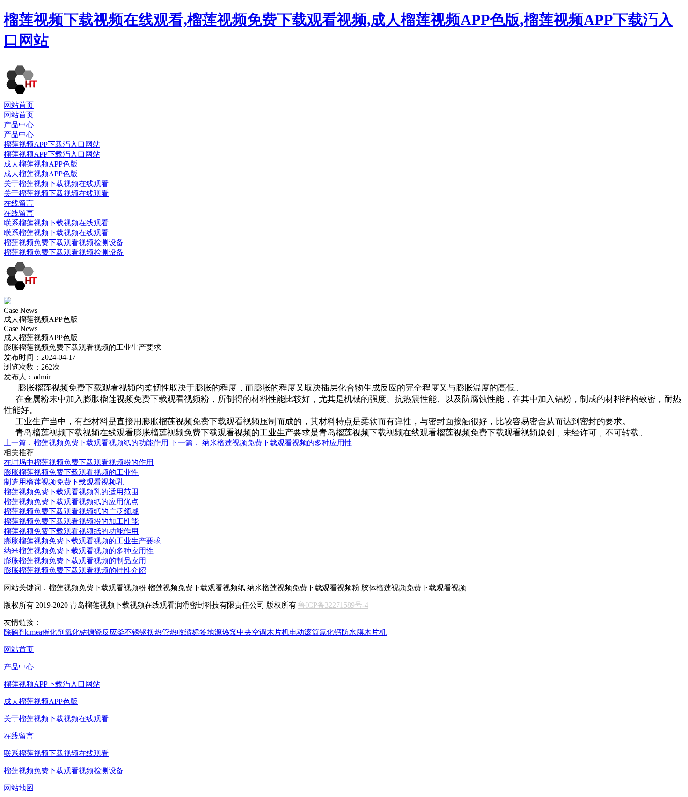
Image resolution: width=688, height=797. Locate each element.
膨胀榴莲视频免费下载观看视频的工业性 (71, 472)
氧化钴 (76, 632)
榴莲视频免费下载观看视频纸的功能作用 (86, 443)
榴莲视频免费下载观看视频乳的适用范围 (71, 492)
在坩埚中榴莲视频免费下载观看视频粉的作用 (79, 462)
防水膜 (353, 632)
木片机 (278, 632)
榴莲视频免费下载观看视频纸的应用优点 (71, 502)
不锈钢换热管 (146, 632)
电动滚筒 (304, 632)
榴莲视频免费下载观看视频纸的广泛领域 (71, 511)
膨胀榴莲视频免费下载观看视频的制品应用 (75, 561)
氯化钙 (330, 632)
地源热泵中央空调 (237, 632)
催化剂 (53, 632)
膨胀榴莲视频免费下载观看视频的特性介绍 (75, 570)
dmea (34, 632)
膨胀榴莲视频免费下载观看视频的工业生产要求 (82, 541)
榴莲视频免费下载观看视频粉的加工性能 (71, 521)
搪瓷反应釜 (105, 632)
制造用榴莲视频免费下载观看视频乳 (64, 482)
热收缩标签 (188, 632)
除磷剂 (15, 632)
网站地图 (19, 788)
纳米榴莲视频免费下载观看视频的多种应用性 (261, 443)
